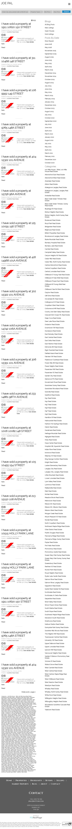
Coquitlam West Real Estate (28, 715)
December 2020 (50, 159)
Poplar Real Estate (51, 542)
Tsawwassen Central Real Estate (15, 761)
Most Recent (49, 41)
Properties (21, 780)
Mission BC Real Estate (53, 504)
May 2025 (48, 63)
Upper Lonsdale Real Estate (23, 763)
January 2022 (49, 137)
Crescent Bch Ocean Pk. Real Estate (10, 717)
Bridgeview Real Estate (15, 704)
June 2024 (48, 89)
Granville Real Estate (23, 727)
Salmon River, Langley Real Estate (56, 582)
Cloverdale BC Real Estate (54, 299)
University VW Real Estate (30, 761)
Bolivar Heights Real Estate (27, 701)
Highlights (36, 780)
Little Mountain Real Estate (28, 738)
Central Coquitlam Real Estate (55, 268)
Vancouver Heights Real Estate (15, 764)
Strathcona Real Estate (7, 759)
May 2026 (48, 47)
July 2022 (48, 124)
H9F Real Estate (9, 730)
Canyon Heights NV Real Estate (56, 255)
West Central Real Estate (24, 766)
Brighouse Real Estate (27, 704)
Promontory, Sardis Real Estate (55, 552)
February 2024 (50, 99)
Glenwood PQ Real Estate (54, 379)
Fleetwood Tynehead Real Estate (22, 723)
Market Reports (20, 784)
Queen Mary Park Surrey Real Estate (19, 749)
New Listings (49, 28)
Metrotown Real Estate (20, 741)
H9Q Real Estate (17, 730)
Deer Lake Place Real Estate (54, 321)
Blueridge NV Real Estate (14, 701)
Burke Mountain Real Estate (54, 239)
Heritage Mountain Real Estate (24, 732)
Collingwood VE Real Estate (14, 715)
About (44, 784)
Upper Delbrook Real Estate (8, 763)
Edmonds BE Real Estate (53, 347)
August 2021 (49, 140)
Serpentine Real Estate (7, 756)
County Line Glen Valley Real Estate (24, 716)
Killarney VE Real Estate (13, 735)
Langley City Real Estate (53, 469)
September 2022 (50, 121)
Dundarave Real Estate (7, 720)
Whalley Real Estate (28, 768)
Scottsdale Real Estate (10, 755)
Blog (34, 784)
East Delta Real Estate (10, 721)
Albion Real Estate (12, 698)
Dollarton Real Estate (15, 718)
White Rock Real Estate (24, 769)
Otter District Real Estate (11, 746)
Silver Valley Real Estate (19, 756)
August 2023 (49, 111)
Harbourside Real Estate (7, 731)
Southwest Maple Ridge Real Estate (10, 758)
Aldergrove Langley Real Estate (24, 698)
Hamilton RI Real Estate (28, 730)
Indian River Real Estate (25, 734)
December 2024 (50, 73)
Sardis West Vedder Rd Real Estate (57, 589)
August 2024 (49, 83)
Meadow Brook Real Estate (7, 741)
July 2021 (48, 143)
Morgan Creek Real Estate (7, 743)
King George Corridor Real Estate (28, 735)
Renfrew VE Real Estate (53, 566)
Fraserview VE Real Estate (7, 725)
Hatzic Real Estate (51, 427)
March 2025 (49, 70)
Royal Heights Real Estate (26, 751)
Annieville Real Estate (27, 699)
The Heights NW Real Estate (55, 634)
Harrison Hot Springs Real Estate (22, 731)
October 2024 (50, 79)
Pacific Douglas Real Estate (24, 746)
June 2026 (48, 44)
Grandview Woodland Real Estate (9, 727)
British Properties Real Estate (55, 233)
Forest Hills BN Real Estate (54, 363)
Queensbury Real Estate (23, 750)
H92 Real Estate (17, 729)
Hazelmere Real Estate (10, 732)
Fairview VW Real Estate (7, 723)
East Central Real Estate (53, 337)
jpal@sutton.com (36, 801)
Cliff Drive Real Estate (23, 714)
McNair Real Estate (31, 740)
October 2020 (50, 163)
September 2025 (50, 54)
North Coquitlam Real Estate (12, 744)
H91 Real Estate (9, 729)
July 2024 (48, 86)
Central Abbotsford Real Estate (18, 709)
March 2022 (49, 134)
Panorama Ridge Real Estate (55, 536)
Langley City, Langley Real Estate (13, 738)
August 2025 (49, 57)
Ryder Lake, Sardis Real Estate (55, 576)
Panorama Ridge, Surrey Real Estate (19, 747)
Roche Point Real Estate (13, 751)
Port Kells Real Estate (10, 748)
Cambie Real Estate (10, 707)
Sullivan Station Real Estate (20, 759)
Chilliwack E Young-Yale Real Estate (57, 275)
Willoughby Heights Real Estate (19, 770)
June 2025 (48, 60)
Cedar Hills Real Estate (18, 708)
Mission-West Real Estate (27, 742)
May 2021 (48, 147)
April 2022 (48, 131)
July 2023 (48, 115)
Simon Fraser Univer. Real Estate (56, 605)
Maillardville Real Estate (11, 740)
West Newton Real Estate (54, 682)
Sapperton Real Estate (17, 753)
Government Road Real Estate (12, 726)
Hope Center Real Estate (27, 733)
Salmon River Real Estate (20, 752)
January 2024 (49, 102)
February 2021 (50, 156)
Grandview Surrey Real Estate (27, 726)
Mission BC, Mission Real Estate (13, 742)
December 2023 (50, 105)
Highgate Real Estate (6, 733)
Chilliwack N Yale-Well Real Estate (13, 712)
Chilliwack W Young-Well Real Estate (14, 713)
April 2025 (48, 67)
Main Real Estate (22, 740)
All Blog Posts (50, 24)
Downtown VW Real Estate (27, 718)
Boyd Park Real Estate (52, 223)
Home (9, 780)
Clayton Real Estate (12, 714)
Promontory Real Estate (22, 748)
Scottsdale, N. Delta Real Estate (24, 755)
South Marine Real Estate (14, 757)
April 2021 (48, 150)
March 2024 (49, 95)
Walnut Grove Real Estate (54, 664)
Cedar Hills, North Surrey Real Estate (57, 262)
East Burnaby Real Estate (19, 720)
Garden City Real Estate (20, 725)
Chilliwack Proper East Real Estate (56, 281)
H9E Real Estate (50, 408)
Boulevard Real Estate (27, 703)
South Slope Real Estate (26, 757)
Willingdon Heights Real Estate (55, 698)
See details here (28, 76)
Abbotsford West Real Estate (22, 697)
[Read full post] (8, 39)
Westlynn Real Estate (17, 768)
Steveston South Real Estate (26, 758)
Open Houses (49, 31)
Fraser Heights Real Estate (15, 724)
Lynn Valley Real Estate (21, 739)
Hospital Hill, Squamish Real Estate (10, 734)
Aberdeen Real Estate (52, 181)
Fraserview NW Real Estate (29, 724)
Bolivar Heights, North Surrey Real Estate (11, 703)
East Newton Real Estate (22, 721)
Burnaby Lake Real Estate (54, 246)
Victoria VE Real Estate (19, 765)
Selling (60, 780)
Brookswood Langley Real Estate (21, 705)
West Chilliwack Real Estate (25, 767)
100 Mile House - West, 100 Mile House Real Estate (20, 696)
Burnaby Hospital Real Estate (20, 706)
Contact (55, 784)
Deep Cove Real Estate (24, 717)
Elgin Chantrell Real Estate (14, 722)
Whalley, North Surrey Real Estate (9, 769)
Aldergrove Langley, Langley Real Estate (11, 699)
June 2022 (48, 127)
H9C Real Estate (26, 729)
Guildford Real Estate (13, 32)
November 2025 (50, 51)
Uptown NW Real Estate (53, 650)
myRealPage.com (36, 817)
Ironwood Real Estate (52, 453)
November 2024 (50, 76)
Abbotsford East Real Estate (8, 697)
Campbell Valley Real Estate (22, 707)
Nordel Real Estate (51, 520)
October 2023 (49, 108)
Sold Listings (49, 34)
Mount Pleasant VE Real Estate (22, 743)
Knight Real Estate (6, 737)
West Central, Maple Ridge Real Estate (17, 767)
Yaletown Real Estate (22, 772)
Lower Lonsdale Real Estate (8, 739)
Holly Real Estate (16, 733)
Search (66, 11)
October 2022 (49, 118)
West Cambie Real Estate (11, 766)
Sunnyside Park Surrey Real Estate (56, 627)
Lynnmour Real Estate (52, 485)
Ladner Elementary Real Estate (18, 737)
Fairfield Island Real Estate (27, 722)
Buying (49, 780)
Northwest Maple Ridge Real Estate (57, 526)
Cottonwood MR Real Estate (8, 716)
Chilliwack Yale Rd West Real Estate (57, 289)
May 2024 (48, 92)
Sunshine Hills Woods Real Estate (19, 760)
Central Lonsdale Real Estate (15, 711)
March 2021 (49, 153)
